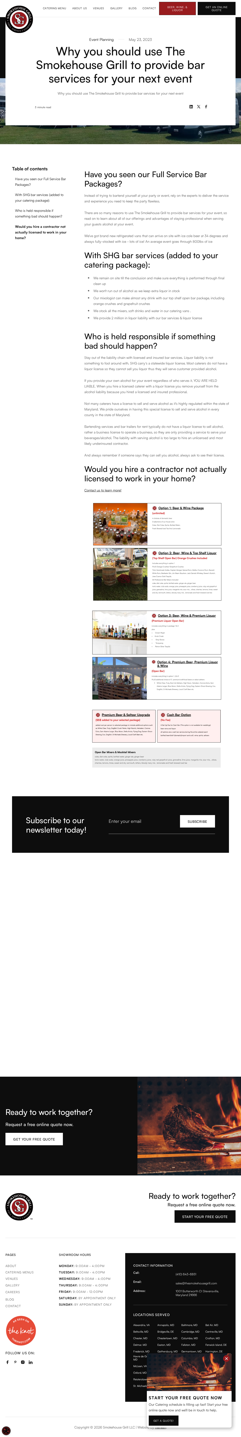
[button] (54, 9)
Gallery (116, 8)
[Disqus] (120, 909)
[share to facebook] (206, 107)
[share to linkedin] (191, 107)
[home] (52, 19)
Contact (149, 8)
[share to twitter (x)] (199, 107)
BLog (9, 1299)
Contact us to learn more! (102, 490)
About (10, 1265)
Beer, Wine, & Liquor (177, 8)
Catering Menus (19, 1272)
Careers (12, 1292)
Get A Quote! (163, 1420)
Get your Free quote (34, 1139)
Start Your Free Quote (205, 1216)
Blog (132, 8)
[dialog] (6, 1430)
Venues (98, 8)
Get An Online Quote (217, 8)
